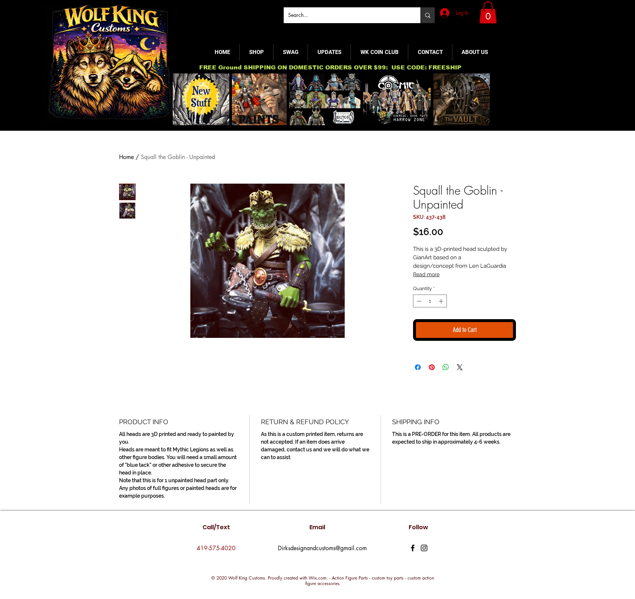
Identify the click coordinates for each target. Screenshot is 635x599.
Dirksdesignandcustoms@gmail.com (322, 548)
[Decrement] (418, 301)
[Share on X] (459, 367)
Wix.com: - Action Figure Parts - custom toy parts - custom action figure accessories (369, 581)
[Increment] (441, 301)
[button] (488, 12)
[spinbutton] (430, 301)
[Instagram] (424, 548)
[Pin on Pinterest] (431, 367)
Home (126, 157)
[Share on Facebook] (417, 367)
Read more (426, 274)
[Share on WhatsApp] (445, 367)
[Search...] (427, 15)
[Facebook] (412, 548)
